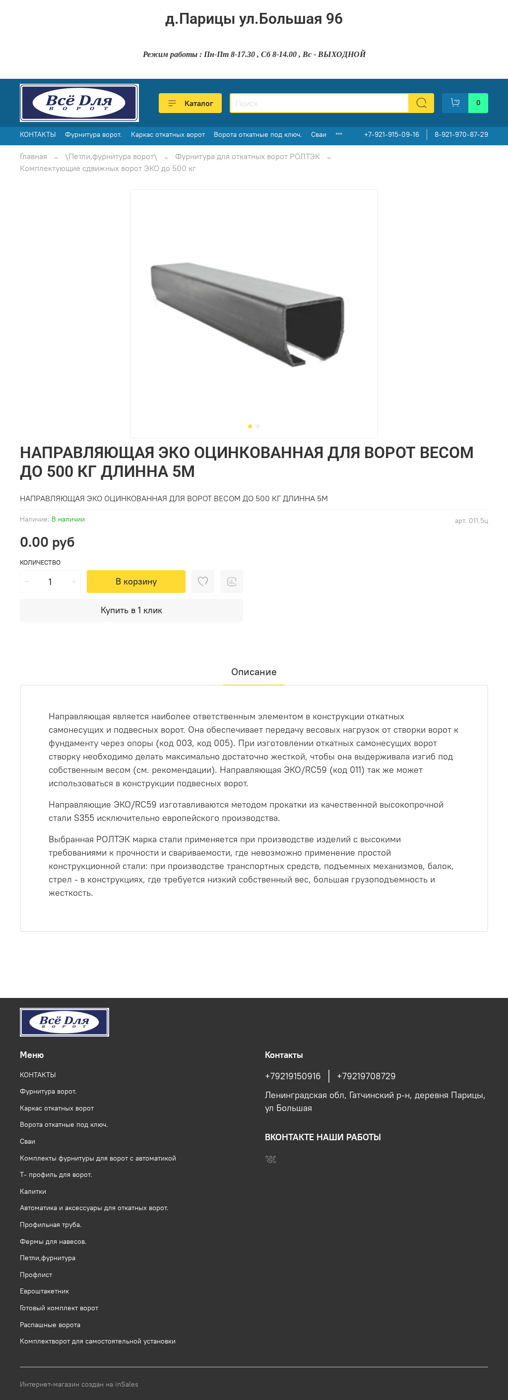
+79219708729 (366, 1076)
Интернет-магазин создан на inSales (79, 1384)
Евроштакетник (44, 1290)
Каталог (199, 103)
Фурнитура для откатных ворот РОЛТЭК (247, 156)
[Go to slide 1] (250, 426)
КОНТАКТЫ (38, 134)
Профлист (36, 1274)
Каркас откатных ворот (168, 134)
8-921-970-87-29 (461, 134)
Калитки (33, 1191)
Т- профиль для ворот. (56, 1174)
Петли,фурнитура (47, 1257)
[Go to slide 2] (258, 426)
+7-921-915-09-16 (391, 134)
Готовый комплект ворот (59, 1307)
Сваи (318, 134)
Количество (40, 562)
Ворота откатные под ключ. (258, 134)
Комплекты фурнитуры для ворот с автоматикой (98, 1158)
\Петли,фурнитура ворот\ (111, 156)
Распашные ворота (50, 1324)
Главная (33, 156)
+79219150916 (293, 1076)
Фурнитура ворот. (93, 134)
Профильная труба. (51, 1224)
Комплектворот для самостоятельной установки (98, 1341)
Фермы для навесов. (53, 1241)
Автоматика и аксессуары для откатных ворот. (94, 1207)
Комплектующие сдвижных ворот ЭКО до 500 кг (108, 168)
